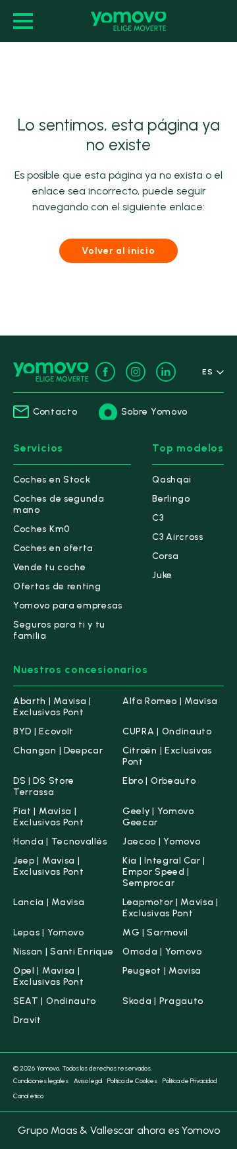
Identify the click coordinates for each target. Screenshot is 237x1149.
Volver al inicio (118, 250)
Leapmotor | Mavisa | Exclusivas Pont (170, 908)
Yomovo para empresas (67, 605)
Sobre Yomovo (154, 411)
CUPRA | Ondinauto (167, 731)
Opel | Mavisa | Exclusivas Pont (48, 976)
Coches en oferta (53, 548)
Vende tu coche (49, 567)
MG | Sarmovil (155, 932)
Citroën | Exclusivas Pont (167, 756)
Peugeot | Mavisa (161, 970)
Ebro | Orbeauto (159, 780)
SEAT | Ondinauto (54, 1001)
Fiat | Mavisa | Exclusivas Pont (48, 817)
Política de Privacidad (190, 1080)
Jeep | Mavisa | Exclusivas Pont (48, 866)
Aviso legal (88, 1080)
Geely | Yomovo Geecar (158, 817)
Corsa (165, 556)
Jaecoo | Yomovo (161, 841)
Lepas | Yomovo (48, 932)
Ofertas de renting (57, 586)
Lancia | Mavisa (49, 902)
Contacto (55, 411)
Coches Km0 (41, 529)
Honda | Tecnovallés (60, 841)
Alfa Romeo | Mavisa (169, 701)
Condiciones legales (40, 1080)
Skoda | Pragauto (162, 1001)
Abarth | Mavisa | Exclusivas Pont (52, 706)
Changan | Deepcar (58, 750)
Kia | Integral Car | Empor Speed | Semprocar (163, 872)
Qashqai (172, 479)
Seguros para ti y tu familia (59, 630)
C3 (157, 517)
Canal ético (28, 1096)
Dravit (27, 1020)
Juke (162, 575)
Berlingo (171, 498)
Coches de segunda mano (59, 504)
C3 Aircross (177, 537)
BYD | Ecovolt (43, 731)
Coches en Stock (52, 479)
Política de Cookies (132, 1080)
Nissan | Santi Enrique (63, 951)
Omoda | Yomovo (162, 951)
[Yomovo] (129, 21)
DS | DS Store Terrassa (43, 786)
